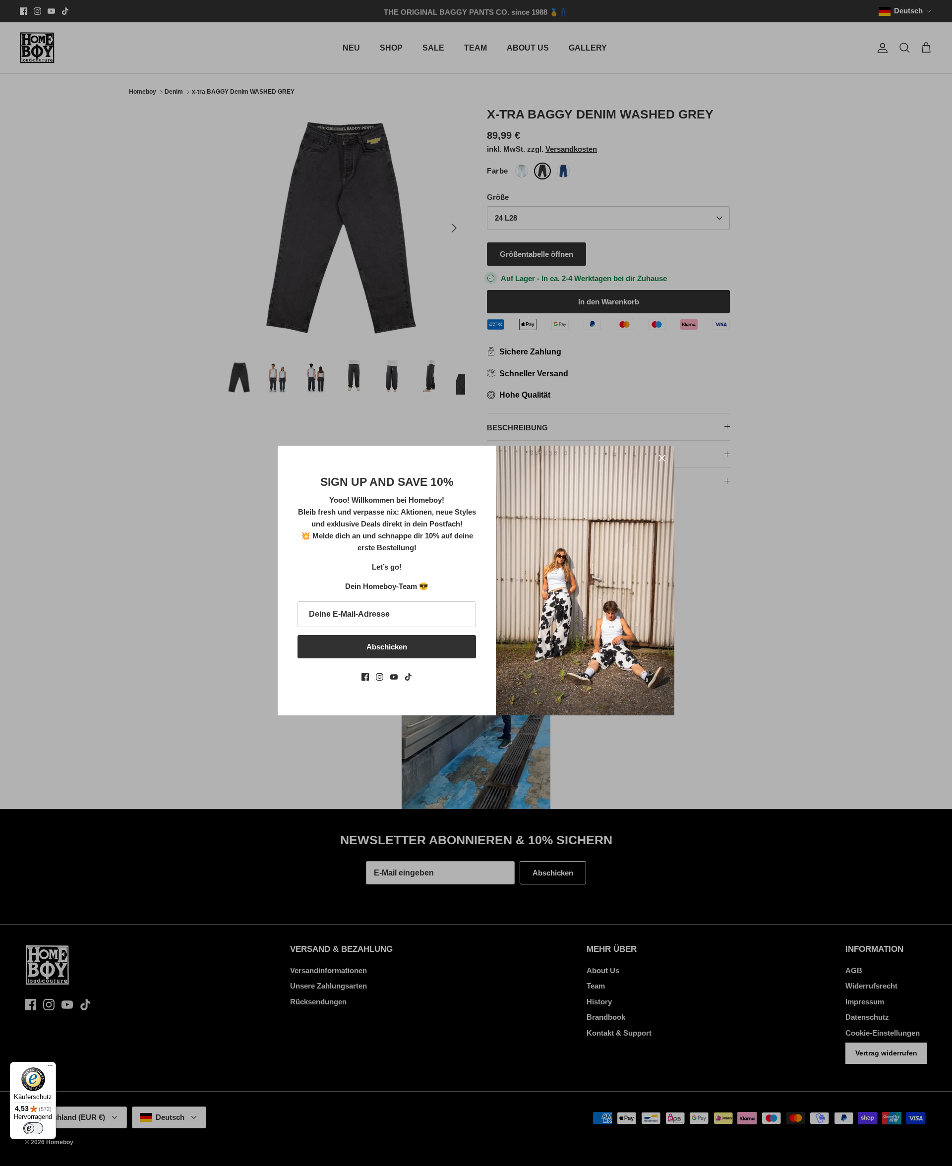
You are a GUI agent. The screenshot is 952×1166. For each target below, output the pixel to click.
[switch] (33, 1128)
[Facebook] (365, 677)
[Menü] (50, 1068)
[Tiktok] (408, 677)
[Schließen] (662, 458)
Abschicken (386, 646)
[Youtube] (394, 677)
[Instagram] (379, 677)
